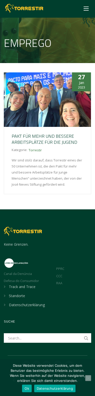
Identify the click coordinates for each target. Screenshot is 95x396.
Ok (27, 388)
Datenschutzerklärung (27, 304)
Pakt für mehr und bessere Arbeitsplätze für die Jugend (44, 139)
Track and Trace (22, 286)
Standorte (17, 295)
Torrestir (35, 150)
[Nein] (88, 378)
